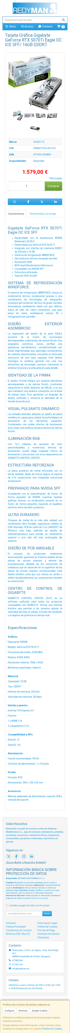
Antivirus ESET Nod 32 (18, 933)
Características (16, 213)
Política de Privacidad (39, 898)
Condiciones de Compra (18, 930)
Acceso (28, 26)
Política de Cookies (52, 1028)
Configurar (9, 1010)
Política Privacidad (15, 926)
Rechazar (23, 1010)
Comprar (53, 186)
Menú (12, 26)
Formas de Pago (46, 930)
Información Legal (47, 923)
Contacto (47, 26)
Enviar (47, 913)
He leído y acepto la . (30, 905)
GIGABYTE (39, 141)
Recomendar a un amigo (43, 213)
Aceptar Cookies (39, 1010)
